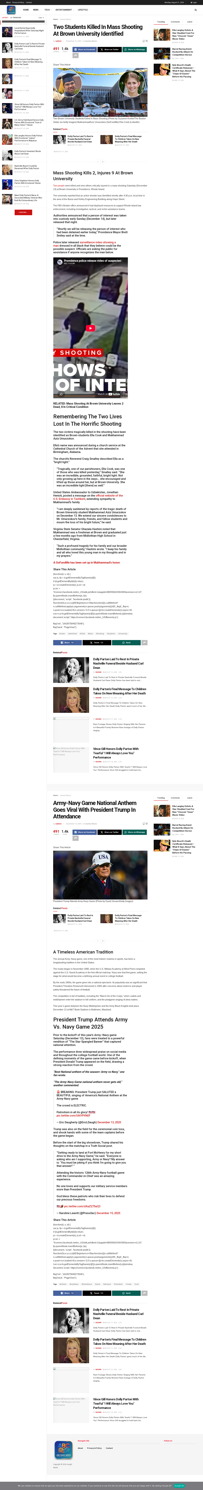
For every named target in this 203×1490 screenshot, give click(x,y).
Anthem (63, 1284)
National (107, 1284)
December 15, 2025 (73, 824)
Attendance (87, 1284)
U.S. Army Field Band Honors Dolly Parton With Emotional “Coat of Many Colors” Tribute (29, 122)
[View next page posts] (103, 162)
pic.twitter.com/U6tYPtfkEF (73, 1115)
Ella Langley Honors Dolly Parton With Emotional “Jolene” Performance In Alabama (28, 138)
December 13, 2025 (109, 1122)
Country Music (65, 19)
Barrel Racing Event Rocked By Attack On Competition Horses (182, 52)
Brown (62, 634)
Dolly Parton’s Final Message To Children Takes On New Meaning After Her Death (29, 61)
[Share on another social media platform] (75, 55)
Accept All (179, 1486)
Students (111, 634)
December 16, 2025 (73, 41)
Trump (128, 1284)
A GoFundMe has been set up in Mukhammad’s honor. (86, 562)
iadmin (59, 41)
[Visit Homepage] (11, 10)
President (118, 1284)
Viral (137, 1284)
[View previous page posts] (98, 162)
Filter (40, 18)
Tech (47, 10)
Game (97, 1284)
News (36, 10)
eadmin (98, 672)
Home (26, 10)
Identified (72, 634)
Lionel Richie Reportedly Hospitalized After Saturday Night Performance (29, 30)
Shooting (100, 634)
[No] (199, 1485)
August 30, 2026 (110, 762)
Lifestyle (83, 10)
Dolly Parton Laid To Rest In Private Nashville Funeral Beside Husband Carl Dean (30, 46)
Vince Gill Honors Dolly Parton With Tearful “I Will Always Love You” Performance (29, 106)
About (8, 2)
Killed (82, 634)
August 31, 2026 (75, 145)
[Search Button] (196, 10)
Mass (90, 634)
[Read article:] (71, 730)
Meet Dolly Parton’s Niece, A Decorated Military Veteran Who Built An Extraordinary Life (28, 197)
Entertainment (64, 10)
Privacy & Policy (18, 2)
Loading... (23, 212)
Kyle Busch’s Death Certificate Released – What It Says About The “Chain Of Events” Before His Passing (183, 71)
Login (194, 2)
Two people (59, 185)
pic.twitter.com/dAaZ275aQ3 (82, 1206)
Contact (29, 2)
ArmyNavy (74, 1284)
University (122, 634)
